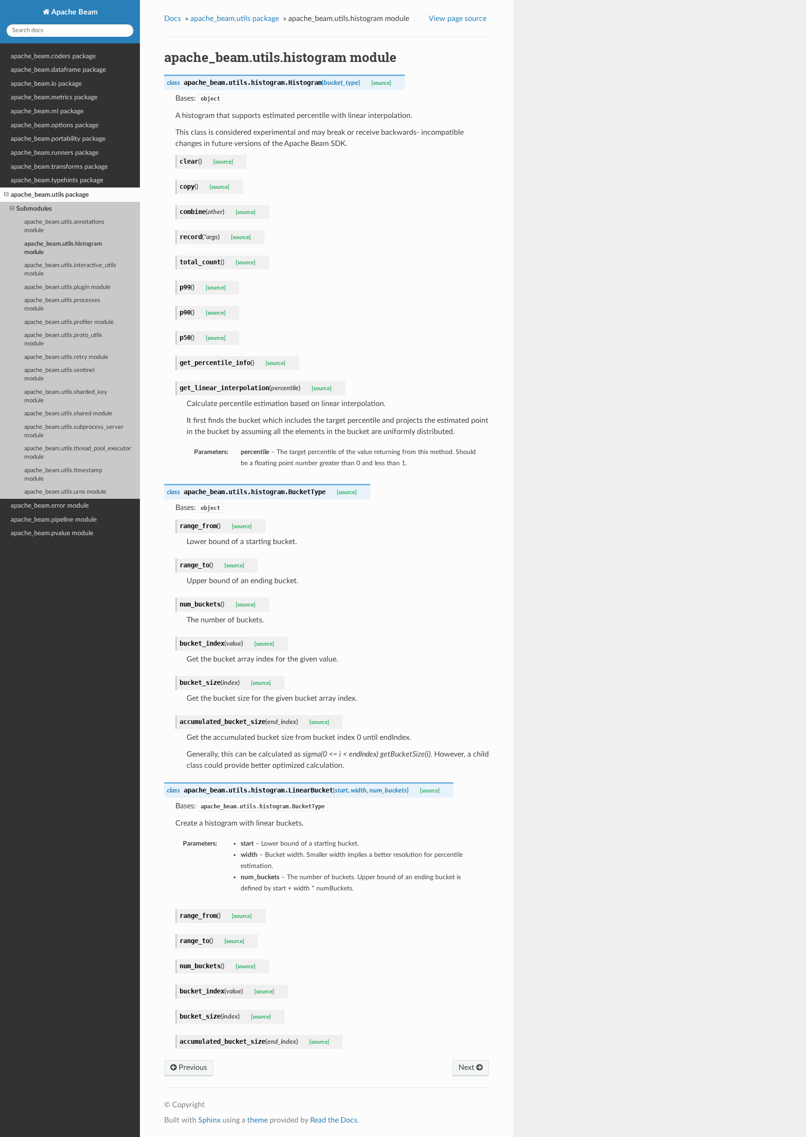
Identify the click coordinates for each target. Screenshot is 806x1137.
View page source (457, 18)
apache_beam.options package (54, 125)
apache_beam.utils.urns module (65, 492)
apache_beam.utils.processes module (62, 304)
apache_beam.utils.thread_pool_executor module (77, 453)
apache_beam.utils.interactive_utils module (70, 269)
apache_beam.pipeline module (54, 519)
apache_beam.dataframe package (58, 69)
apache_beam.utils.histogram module (63, 248)
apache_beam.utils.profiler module (69, 322)
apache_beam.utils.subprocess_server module (74, 431)
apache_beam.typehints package (57, 180)
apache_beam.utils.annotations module (64, 226)
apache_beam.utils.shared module (68, 414)
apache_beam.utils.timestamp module (63, 475)
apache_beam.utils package (50, 194)
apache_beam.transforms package (59, 166)
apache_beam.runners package (54, 152)
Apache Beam (73, 12)
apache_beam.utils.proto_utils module (63, 339)
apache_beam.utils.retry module (66, 357)
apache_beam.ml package (47, 111)
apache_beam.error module (50, 505)
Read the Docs (333, 1120)
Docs (172, 18)
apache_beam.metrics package (54, 97)
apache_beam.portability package (58, 138)
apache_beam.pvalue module (52, 533)
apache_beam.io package (46, 83)
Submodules (34, 208)
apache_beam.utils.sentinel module (59, 374)
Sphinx (209, 1120)
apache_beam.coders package (53, 56)
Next (467, 1067)
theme (257, 1120)
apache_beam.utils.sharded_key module (65, 396)
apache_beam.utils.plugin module (67, 287)
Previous (192, 1067)
